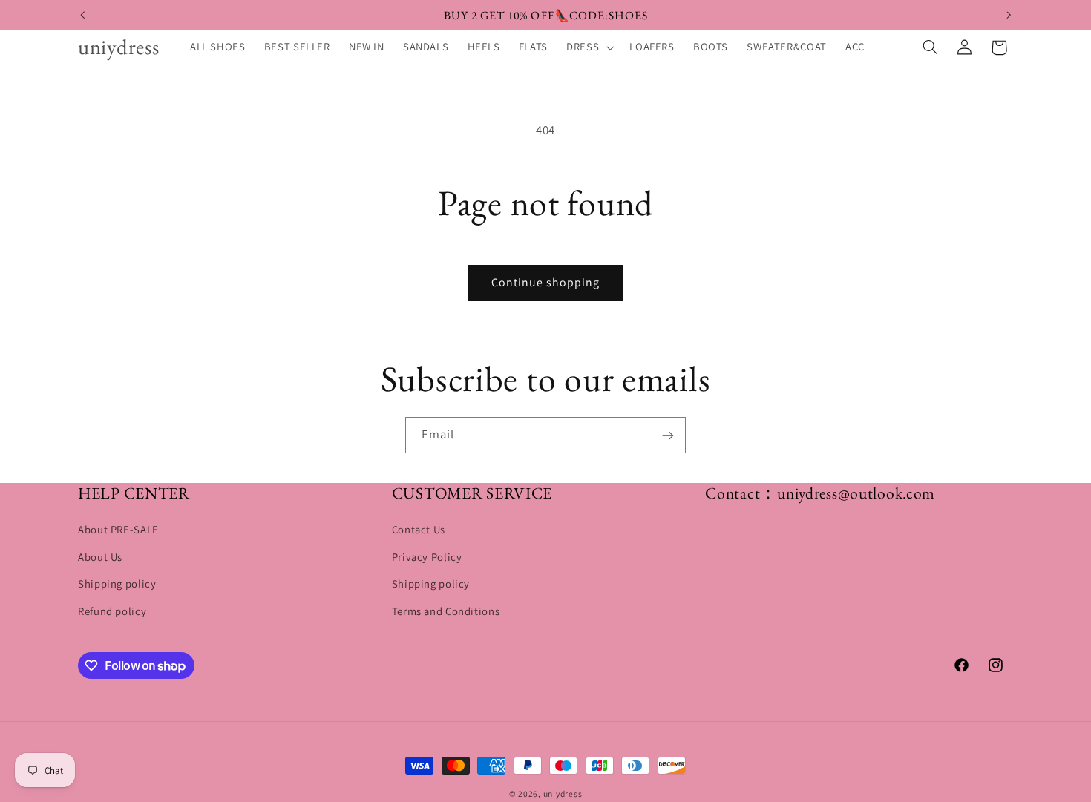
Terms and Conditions (446, 611)
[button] (588, 47)
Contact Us (418, 530)
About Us (100, 557)
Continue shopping (545, 282)
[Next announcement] (1008, 15)
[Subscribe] (668, 435)
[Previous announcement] (82, 15)
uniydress (563, 793)
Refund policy (112, 611)
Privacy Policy (427, 557)
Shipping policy (117, 583)
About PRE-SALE (118, 530)
